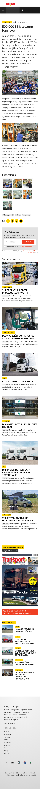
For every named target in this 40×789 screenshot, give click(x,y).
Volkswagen (6, 215)
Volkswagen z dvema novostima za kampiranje (17, 519)
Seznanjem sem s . (19, 247)
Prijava (28, 242)
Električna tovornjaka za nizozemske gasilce (24, 641)
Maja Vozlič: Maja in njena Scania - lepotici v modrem (18, 337)
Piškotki (32, 773)
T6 (13, 215)
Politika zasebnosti (12, 775)
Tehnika (7, 737)
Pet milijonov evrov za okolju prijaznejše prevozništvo (25, 675)
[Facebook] (10, 728)
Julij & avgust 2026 (10, 551)
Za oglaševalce (9, 723)
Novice (6, 732)
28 (35, 775)
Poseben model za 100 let (17, 381)
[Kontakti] (6, 728)
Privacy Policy (27, 251)
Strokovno (7, 742)
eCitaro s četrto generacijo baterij (24, 663)
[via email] (21, 221)
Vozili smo (7, 734)
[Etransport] (10, 4)
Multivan (18, 215)
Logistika (7, 745)
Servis (6, 740)
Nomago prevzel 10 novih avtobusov (24, 630)
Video (6, 748)
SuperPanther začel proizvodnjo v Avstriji (15, 291)
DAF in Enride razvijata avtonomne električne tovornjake (16, 472)
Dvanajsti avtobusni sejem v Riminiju (19, 425)
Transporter (26, 215)
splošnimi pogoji (26, 247)
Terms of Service (33, 252)
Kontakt (7, 753)
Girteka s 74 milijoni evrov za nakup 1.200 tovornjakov (25, 653)
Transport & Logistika (13, 547)
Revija (6, 751)
